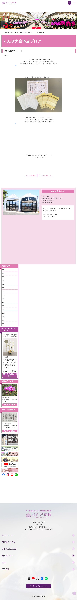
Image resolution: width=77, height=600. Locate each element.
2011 (3, 320)
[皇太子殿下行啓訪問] (9, 435)
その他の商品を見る (11, 375)
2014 (3, 309)
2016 (3, 302)
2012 (3, 317)
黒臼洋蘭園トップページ (8, 32)
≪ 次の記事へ (30, 175)
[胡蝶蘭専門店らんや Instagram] (8, 474)
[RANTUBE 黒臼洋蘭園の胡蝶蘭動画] (9, 463)
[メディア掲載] (9, 458)
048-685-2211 (49, 200)
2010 (3, 324)
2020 (3, 288)
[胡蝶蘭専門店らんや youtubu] (12, 474)
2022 (3, 280)
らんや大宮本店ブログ (26, 32)
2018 (3, 295)
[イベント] (9, 447)
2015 (3, 306)
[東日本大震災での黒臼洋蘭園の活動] (9, 469)
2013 (3, 313)
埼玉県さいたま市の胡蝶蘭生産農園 (38, 511)
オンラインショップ (40, 586)
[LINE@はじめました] (16, 474)
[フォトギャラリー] (9, 453)
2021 (3, 284)
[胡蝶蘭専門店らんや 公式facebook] (3, 474)
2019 (3, 291)
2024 (3, 273)
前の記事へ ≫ (46, 175)
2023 (3, 277)
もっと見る (11, 405)
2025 (3, 270)
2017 (3, 298)
